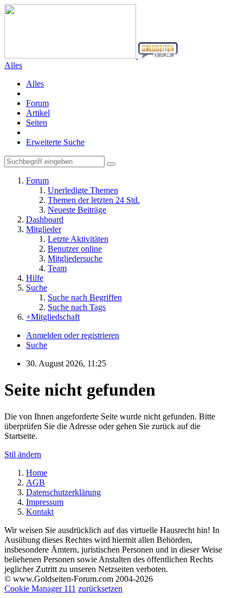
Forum (37, 103)
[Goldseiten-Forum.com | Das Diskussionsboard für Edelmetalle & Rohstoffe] (91, 55)
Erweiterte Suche (55, 142)
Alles (35, 83)
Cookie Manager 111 (40, 588)
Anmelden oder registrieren (72, 335)
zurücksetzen (100, 588)
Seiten (36, 122)
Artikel (38, 112)
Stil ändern (22, 454)
